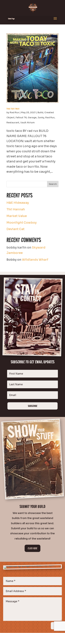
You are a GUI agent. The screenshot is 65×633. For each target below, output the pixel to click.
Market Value (16, 216)
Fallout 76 (21, 117)
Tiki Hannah (15, 209)
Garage (32, 117)
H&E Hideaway (17, 203)
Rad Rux (14, 112)
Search (53, 184)
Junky (41, 117)
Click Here (32, 548)
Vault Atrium (27, 122)
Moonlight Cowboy (21, 223)
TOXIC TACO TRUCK (12, 108)
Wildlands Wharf (35, 260)
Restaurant (12, 122)
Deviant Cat (15, 229)
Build (40, 112)
